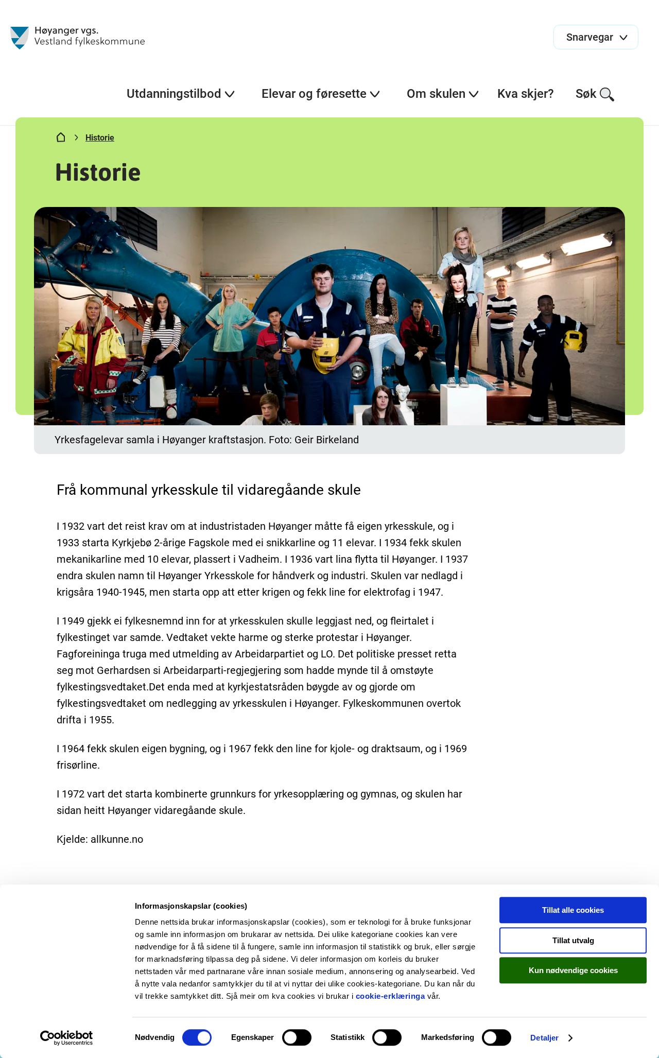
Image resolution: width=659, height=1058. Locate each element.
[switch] (296, 1037)
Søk (586, 93)
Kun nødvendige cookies (573, 970)
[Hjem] (61, 139)
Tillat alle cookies (573, 910)
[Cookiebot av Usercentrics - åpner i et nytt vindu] (67, 1038)
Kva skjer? (525, 93)
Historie (99, 138)
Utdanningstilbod (174, 93)
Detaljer (544, 1037)
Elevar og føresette (314, 93)
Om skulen (436, 93)
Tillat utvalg (573, 940)
